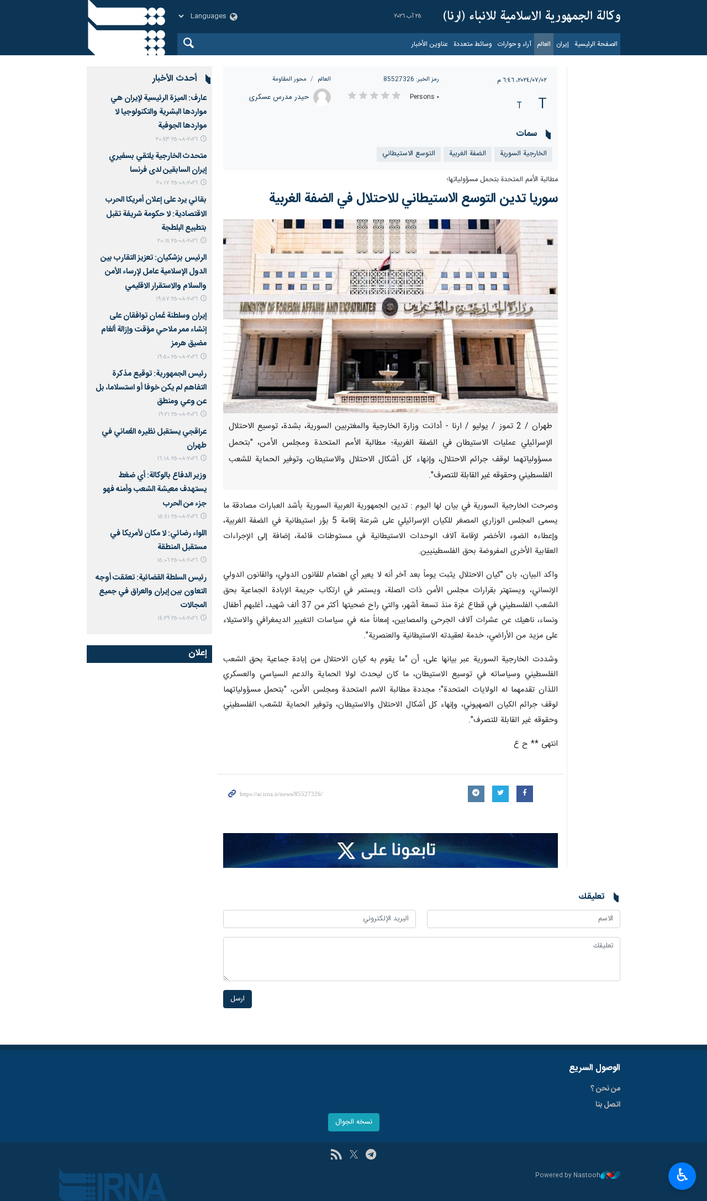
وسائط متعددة (472, 44)
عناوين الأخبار (429, 44)
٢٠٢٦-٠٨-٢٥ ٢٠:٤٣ (177, 139)
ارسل (237, 999)
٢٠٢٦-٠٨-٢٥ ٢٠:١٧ (177, 183)
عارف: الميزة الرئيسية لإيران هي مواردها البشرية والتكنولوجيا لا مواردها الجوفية (158, 112)
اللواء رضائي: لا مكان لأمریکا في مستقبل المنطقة (158, 540)
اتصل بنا (607, 1105)
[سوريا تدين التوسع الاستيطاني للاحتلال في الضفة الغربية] (390, 316)
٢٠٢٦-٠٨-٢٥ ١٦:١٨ (177, 459)
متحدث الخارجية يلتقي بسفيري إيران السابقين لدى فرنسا (158, 163)
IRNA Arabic (532, 17)
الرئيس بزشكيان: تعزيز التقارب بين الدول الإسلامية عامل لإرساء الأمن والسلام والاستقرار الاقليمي (154, 271)
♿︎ (682, 1175)
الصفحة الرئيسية (596, 44)
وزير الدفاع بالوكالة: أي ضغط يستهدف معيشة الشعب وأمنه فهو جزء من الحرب (155, 489)
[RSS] (336, 1156)
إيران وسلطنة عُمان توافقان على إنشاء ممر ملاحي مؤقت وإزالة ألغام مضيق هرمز (154, 329)
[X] (353, 1156)
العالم (544, 44)
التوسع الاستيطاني (408, 154)
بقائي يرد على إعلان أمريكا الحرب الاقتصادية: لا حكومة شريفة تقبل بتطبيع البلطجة (156, 213)
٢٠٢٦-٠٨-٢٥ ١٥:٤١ (177, 517)
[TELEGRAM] (370, 1156)
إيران (562, 44)
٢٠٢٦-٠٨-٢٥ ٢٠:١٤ (177, 241)
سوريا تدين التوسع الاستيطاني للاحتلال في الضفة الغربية (413, 199)
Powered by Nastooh (567, 1176)
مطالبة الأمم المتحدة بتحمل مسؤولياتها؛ (502, 180)
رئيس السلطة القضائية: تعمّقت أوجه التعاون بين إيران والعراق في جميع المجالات (151, 591)
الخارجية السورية (523, 154)
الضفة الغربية (467, 154)
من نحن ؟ (605, 1088)
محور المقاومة (289, 79)
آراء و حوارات (514, 44)
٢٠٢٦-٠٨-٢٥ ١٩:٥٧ (177, 299)
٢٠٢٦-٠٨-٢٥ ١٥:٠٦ (177, 560)
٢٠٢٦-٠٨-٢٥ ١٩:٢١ (178, 414)
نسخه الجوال (353, 1122)
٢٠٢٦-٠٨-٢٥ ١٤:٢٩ (177, 618)
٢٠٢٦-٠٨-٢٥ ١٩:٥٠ (177, 357)
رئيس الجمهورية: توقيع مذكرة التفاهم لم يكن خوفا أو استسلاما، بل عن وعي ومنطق (151, 387)
